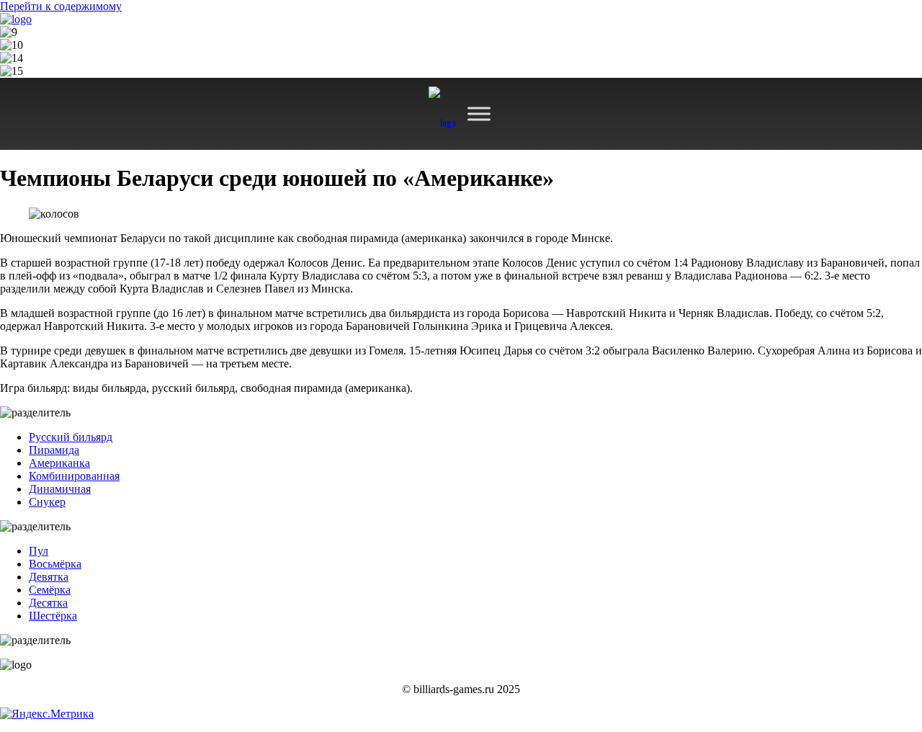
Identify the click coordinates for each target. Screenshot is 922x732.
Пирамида (54, 450)
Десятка (48, 603)
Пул (38, 551)
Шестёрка (53, 616)
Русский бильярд (70, 437)
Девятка (48, 577)
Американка (59, 463)
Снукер (47, 502)
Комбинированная (74, 476)
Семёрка (50, 590)
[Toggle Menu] (479, 113)
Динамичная (60, 489)
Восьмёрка (55, 564)
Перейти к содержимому (61, 6)
